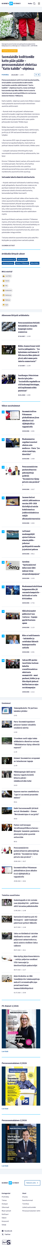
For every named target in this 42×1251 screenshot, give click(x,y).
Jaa (36, 75)
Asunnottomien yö (9, 259)
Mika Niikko (35, 263)
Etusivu (25, 1197)
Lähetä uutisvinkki (29, 1207)
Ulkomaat (5, 1207)
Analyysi (5, 1204)
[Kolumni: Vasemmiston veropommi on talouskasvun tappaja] (7, 762)
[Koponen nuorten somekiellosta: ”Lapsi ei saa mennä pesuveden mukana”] (7, 796)
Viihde (4, 1225)
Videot (4, 1218)
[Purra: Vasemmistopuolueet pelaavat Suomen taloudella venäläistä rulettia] (7, 726)
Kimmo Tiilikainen (22, 263)
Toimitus (25, 1204)
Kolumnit (5, 1221)
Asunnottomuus (8, 263)
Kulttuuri (5, 1214)
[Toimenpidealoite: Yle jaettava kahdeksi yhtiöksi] (7, 712)
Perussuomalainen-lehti (31, 1211)
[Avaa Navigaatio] (39, 3)
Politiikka (5, 75)
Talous (4, 1200)
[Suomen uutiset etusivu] (11, 3)
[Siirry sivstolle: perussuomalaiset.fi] (11, 1242)
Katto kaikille (22, 259)
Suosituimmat (27, 1200)
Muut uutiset (6, 1211)
